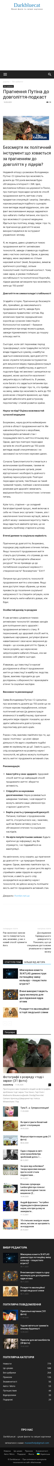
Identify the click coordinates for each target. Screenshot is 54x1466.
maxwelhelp (8, 1085)
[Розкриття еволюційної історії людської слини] (10, 1012)
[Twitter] (13, 109)
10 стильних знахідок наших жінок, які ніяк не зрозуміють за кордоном (35, 1223)
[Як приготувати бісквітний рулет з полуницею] (10, 1126)
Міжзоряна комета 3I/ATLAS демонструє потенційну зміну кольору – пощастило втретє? (33, 976)
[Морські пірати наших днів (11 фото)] (10, 1140)
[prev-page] (5, 1023)
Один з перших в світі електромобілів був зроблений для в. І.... (31, 1154)
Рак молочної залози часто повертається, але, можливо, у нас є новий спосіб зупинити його (15, 939)
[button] (5, 74)
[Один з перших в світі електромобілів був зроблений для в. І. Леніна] (10, 1154)
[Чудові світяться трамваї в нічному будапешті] (10, 1329)
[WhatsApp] (27, 109)
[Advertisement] (27, 42)
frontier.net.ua (21, 895)
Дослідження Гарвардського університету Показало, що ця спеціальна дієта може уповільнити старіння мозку (39, 942)
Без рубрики (17, 81)
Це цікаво (18, 1451)
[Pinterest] (20, 109)
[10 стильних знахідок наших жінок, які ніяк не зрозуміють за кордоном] (10, 1224)
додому (6, 81)
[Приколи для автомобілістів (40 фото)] (10, 1344)
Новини (7, 1451)
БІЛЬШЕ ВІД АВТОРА (34, 962)
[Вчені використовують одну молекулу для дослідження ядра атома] (10, 994)
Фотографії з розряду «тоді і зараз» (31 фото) (23, 1078)
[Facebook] (6, 109)
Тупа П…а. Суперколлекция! (34, 1108)
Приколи (29, 1451)
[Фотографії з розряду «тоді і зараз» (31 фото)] (27, 1055)
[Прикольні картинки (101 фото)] (10, 1315)
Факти (31, 1454)
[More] (34, 109)
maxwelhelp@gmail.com (37, 1442)
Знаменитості (42, 1451)
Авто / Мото (9, 1454)
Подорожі (21, 1454)
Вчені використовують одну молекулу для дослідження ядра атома (34, 1275)
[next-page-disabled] (10, 1023)
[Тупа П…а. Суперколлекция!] (10, 1111)
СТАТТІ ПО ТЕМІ (13, 962)
